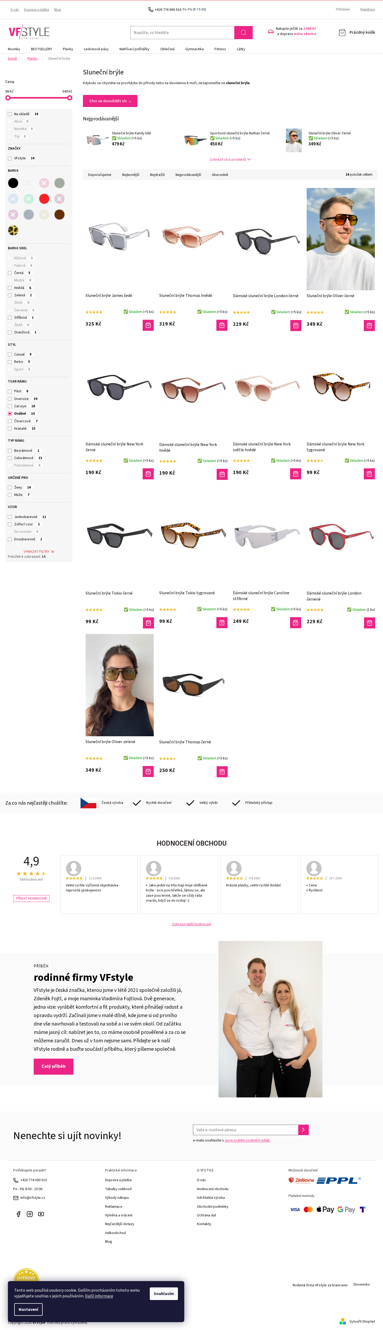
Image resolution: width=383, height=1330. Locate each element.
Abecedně (220, 174)
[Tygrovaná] (13, 230)
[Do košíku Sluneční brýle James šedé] (148, 325)
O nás (15, 9)
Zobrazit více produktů (228, 159)
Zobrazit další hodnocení (191, 924)
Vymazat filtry (36, 551)
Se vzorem (26, 531)
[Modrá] (13, 199)
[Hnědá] (59, 214)
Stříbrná (24, 317)
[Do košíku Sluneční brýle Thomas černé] (222, 771)
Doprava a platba (36, 9)
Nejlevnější (130, 174)
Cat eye (24, 406)
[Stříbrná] (28, 214)
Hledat (243, 32)
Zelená (23, 295)
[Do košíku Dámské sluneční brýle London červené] (369, 622)
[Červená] (44, 199)
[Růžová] (44, 183)
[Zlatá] (44, 214)
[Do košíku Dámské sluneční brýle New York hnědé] (222, 474)
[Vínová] (59, 199)
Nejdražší (157, 174)
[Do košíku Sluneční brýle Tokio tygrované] (221, 622)
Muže (21, 495)
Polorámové (27, 465)
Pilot (21, 391)
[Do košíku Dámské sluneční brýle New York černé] (148, 473)
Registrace (367, 9)
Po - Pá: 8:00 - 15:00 (27, 1189)
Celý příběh (54, 1066)
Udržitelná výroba (211, 1197)
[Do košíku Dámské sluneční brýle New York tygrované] (369, 473)
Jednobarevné (30, 517)
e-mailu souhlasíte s (231, 1140)
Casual (22, 354)
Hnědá (22, 288)
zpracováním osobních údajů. (247, 1140)
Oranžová (25, 332)
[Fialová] (13, 214)
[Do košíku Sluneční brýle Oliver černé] (369, 325)
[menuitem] (14, 49)
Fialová (23, 265)
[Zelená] (28, 199)
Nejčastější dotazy (119, 1224)
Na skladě (26, 114)
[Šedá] (59, 183)
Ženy (22, 487)
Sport (22, 369)
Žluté (21, 302)
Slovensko (361, 1284)
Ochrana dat (206, 1215)
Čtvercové (26, 421)
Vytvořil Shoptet (362, 1321)
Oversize (25, 399)
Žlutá (21, 325)
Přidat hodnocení (31, 898)
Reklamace (113, 1206)
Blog (57, 9)
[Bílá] (28, 183)
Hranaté (24, 428)
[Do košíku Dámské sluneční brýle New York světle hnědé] (295, 473)
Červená (24, 310)
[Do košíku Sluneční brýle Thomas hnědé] (221, 325)
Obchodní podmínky (212, 1206)
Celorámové (28, 458)
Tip (20, 136)
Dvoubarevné (28, 539)
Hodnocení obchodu (212, 1189)
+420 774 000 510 (34, 1180)
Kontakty (204, 1224)
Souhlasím (164, 1294)
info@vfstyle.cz (33, 1197)
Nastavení (28, 1309)
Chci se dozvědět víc (108, 101)
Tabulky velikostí (118, 1189)
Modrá (22, 280)
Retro (22, 361)
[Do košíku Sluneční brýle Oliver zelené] (148, 771)
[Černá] (13, 183)
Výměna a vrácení (118, 1215)
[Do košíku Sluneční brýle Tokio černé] (148, 622)
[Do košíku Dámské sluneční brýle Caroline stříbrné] (295, 622)
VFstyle (24, 158)
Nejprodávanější (188, 174)
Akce (21, 121)
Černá (22, 273)
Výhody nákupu (117, 1197)
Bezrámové (26, 450)
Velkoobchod (115, 1233)
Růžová (23, 258)
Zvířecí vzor (27, 524)
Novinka (23, 128)
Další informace (99, 1296)
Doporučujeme (99, 174)
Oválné (24, 413)
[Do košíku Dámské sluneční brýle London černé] (295, 325)
